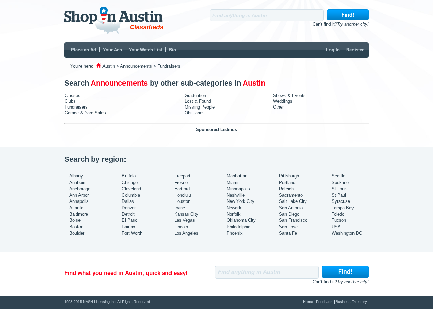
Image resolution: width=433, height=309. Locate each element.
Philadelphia (238, 226)
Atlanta (76, 207)
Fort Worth (132, 233)
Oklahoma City (241, 220)
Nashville (236, 195)
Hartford (182, 188)
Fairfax (128, 226)
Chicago (130, 182)
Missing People (200, 107)
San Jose (288, 226)
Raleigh (286, 188)
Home (308, 302)
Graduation (195, 95)
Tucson (339, 220)
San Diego (289, 214)
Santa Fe (288, 233)
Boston (76, 226)
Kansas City (186, 214)
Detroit (128, 214)
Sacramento (291, 195)
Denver (129, 207)
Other (278, 107)
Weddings (282, 101)
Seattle (338, 176)
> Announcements (134, 66)
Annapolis (79, 201)
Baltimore (78, 214)
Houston (182, 201)
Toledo (338, 214)
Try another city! (353, 24)
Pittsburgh (289, 176)
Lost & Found (198, 101)
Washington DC (347, 233)
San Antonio (291, 207)
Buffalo (129, 176)
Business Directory (351, 302)
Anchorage (79, 188)
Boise (75, 220)
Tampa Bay (343, 207)
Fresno (181, 182)
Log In (333, 49)
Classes (73, 95)
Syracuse (341, 201)
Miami (232, 182)
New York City (240, 201)
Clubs (70, 101)
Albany (76, 176)
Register (355, 49)
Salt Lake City (293, 201)
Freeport (182, 176)
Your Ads (112, 49)
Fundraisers (76, 107)
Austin (108, 66)
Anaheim (78, 182)
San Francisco (293, 220)
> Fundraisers (166, 66)
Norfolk (234, 214)
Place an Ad (83, 49)
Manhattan (237, 176)
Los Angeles (186, 233)
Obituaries (195, 112)
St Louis (340, 188)
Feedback (324, 302)
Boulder (76, 233)
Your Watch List (145, 49)
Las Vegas (184, 220)
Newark (234, 207)
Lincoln (181, 226)
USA (336, 226)
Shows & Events (289, 95)
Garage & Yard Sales (85, 112)
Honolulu (182, 195)
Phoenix (235, 233)
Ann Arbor (79, 195)
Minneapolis (238, 188)
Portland (287, 182)
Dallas (128, 201)
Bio (172, 49)
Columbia (131, 195)
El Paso (129, 220)
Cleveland (131, 188)
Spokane (340, 182)
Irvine (179, 207)
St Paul (339, 195)
